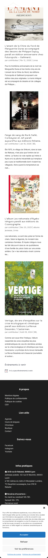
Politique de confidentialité (31, 554)
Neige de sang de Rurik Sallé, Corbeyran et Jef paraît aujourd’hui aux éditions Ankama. (23, 138)
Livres (35, 60)
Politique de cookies (14, 554)
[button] (44, 508)
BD (34, 144)
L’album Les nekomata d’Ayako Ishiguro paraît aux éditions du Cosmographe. (22, 221)
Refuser (24, 542)
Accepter (24, 534)
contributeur (13, 60)
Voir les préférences (24, 549)
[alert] (21, 371)
